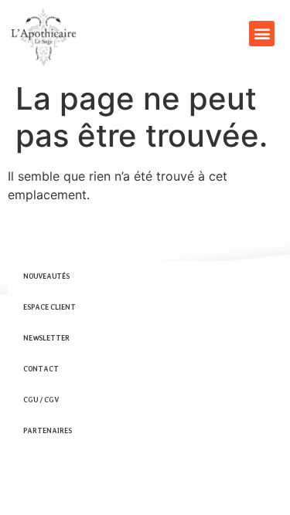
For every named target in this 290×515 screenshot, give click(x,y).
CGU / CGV (41, 399)
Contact (41, 368)
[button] (262, 33)
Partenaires (47, 430)
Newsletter (46, 338)
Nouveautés (46, 276)
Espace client (49, 307)
